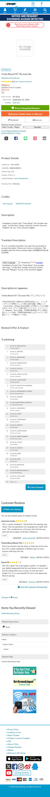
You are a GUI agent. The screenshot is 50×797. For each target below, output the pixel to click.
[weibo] (27, 766)
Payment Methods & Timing (10, 133)
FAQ (9, 741)
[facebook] (15, 766)
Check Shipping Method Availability (13, 131)
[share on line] (25, 137)
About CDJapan (13, 735)
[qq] (35, 766)
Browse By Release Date (11, 662)
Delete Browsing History (10, 613)
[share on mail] (44, 137)
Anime (15, 597)
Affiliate (10, 750)
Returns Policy (13, 744)
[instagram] (21, 766)
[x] (8, 766)
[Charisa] (32, 582)
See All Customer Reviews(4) (34, 587)
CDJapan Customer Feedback (19, 738)
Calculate (37, 127)
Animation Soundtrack (10, 78)
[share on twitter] (6, 137)
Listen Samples (37, 487)
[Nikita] (32, 557)
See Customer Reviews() (23, 81)
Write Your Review (13, 509)
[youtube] (9, 773)
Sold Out (16, 103)
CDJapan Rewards (14, 747)
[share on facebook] (16, 137)
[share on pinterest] (35, 137)
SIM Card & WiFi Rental (17, 753)
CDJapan (5, 597)
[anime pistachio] (29, 538)
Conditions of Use (14, 732)
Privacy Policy (13, 729)
